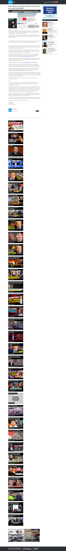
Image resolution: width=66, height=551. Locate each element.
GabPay (22, 70)
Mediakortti (36, 549)
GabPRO (13, 70)
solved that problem (26, 56)
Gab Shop (17, 70)
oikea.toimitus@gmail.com (28, 549)
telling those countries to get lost (31, 62)
